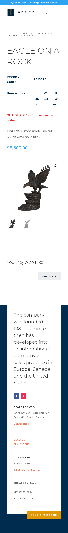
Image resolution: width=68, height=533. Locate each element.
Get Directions (21, 423)
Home (11, 33)
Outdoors (25, 33)
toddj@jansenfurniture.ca (29, 470)
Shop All (49, 276)
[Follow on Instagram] (23, 396)
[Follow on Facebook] (16, 396)
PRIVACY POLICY (22, 444)
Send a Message (44, 515)
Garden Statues (47, 33)
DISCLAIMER (20, 439)
